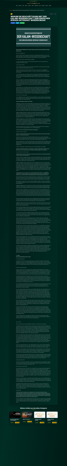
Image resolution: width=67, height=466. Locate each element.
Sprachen (43, 5)
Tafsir (23, 5)
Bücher (26, 5)
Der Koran (20, 5)
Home (17, 5)
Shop (40, 5)
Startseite (10, 10)
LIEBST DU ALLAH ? (26, 419)
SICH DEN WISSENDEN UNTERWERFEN (14, 420)
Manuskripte (36, 5)
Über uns (46, 5)
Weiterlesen (17, 422)
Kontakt (50, 5)
